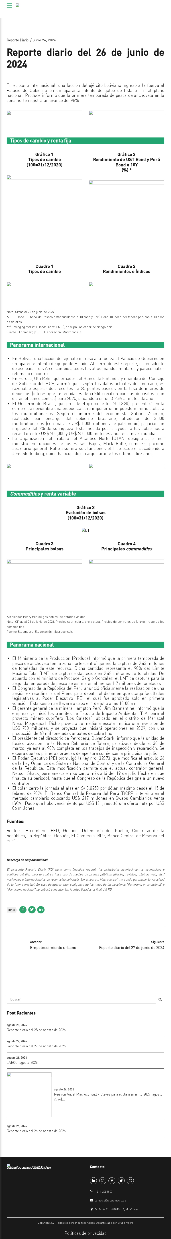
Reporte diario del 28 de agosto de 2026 (36, 1030)
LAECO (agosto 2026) (23, 1062)
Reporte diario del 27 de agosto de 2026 (36, 1046)
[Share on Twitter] (32, 909)
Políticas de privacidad (86, 1233)
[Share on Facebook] (23, 909)
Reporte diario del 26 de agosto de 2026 (36, 1131)
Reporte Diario (17, 40)
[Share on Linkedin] (41, 909)
